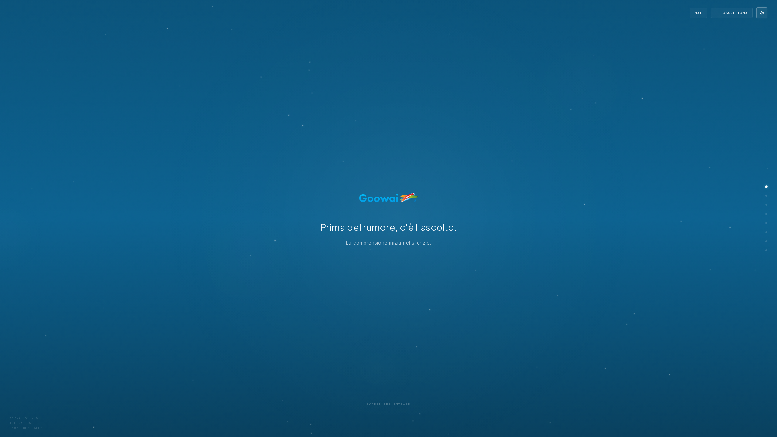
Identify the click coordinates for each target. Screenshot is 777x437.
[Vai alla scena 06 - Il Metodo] (766, 232)
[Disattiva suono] (761, 12)
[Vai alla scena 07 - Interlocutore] (766, 241)
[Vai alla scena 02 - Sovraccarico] (766, 196)
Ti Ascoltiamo (732, 13)
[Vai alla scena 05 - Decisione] (766, 223)
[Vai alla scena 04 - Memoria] (766, 214)
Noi (698, 13)
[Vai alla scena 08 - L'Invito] (766, 250)
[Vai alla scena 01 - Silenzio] (766, 187)
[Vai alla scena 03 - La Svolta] (766, 205)
